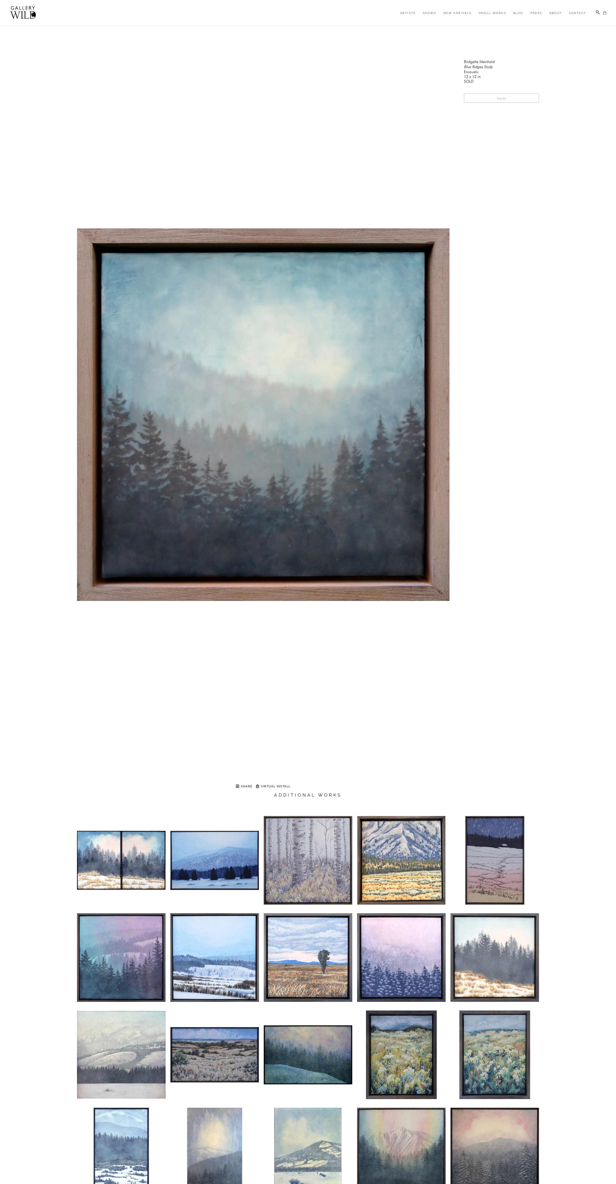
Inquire (501, 98)
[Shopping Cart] (604, 13)
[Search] (598, 12)
